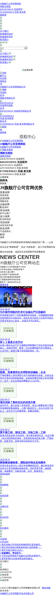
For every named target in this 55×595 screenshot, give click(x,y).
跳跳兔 (3, 15)
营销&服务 (5, 474)
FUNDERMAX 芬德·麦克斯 (13, 12)
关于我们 (4, 31)
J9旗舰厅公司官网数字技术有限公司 (17, 593)
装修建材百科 (6, 37)
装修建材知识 (6, 34)
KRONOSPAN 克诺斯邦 (11, 9)
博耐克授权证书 (7, 98)
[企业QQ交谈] (1, 18)
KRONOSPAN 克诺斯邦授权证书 (15, 111)
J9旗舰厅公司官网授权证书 (12, 87)
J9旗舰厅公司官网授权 (10, 4)
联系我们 (4, 39)
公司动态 (4, 542)
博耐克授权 (5, 6)
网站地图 (46, 588)
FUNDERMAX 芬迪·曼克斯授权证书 (17, 124)
